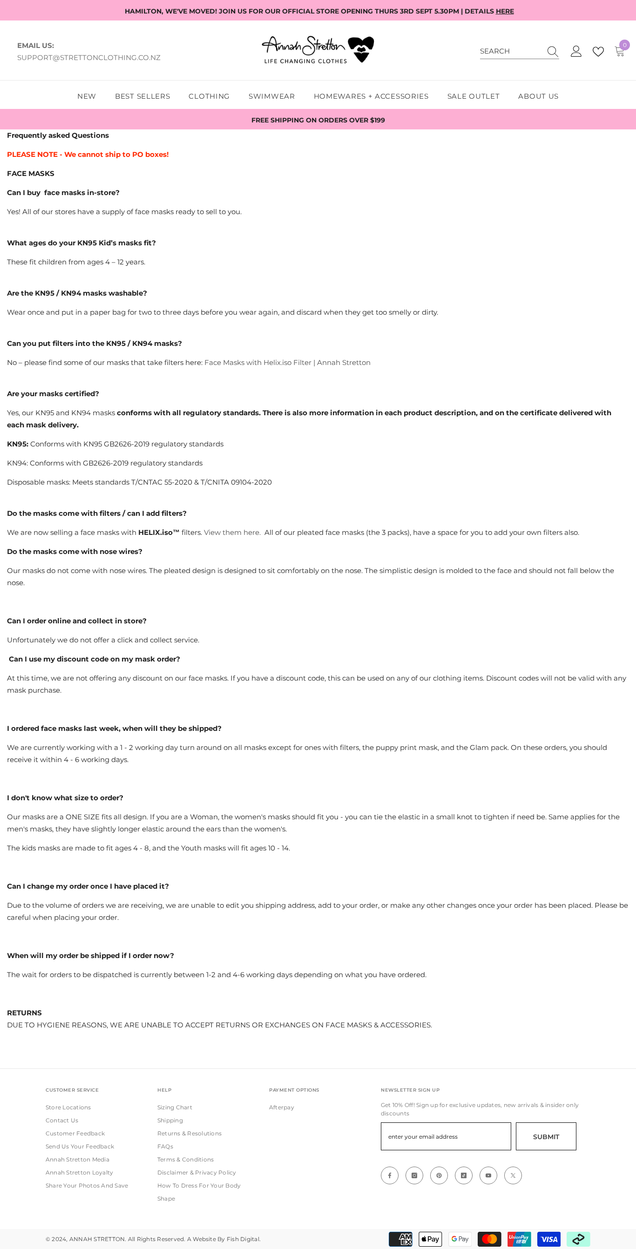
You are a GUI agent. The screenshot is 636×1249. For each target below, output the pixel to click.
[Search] (519, 51)
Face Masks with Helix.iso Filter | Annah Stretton (287, 362)
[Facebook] (390, 1175)
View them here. (232, 532)
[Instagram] (414, 1175)
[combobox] (510, 51)
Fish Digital (243, 1238)
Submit (546, 1137)
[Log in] (576, 51)
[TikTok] (464, 1175)
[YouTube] (488, 1175)
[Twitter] (513, 1175)
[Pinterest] (439, 1175)
